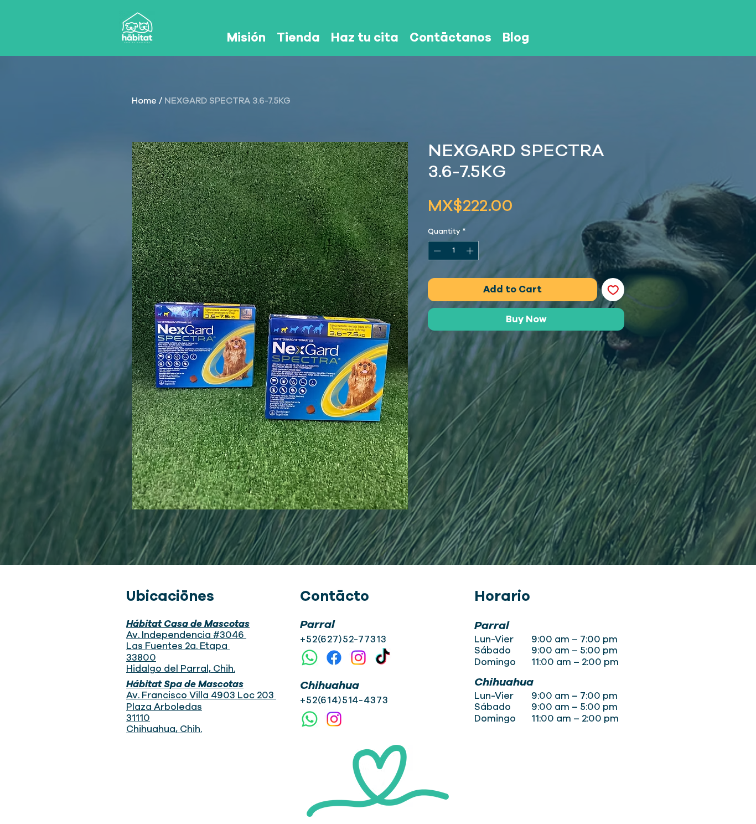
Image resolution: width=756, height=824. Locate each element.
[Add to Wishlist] (613, 289)
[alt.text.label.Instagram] (358, 657)
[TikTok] (382, 657)
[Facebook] (334, 657)
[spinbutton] (453, 250)
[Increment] (471, 250)
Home (144, 100)
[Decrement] (436, 250)
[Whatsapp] (309, 657)
